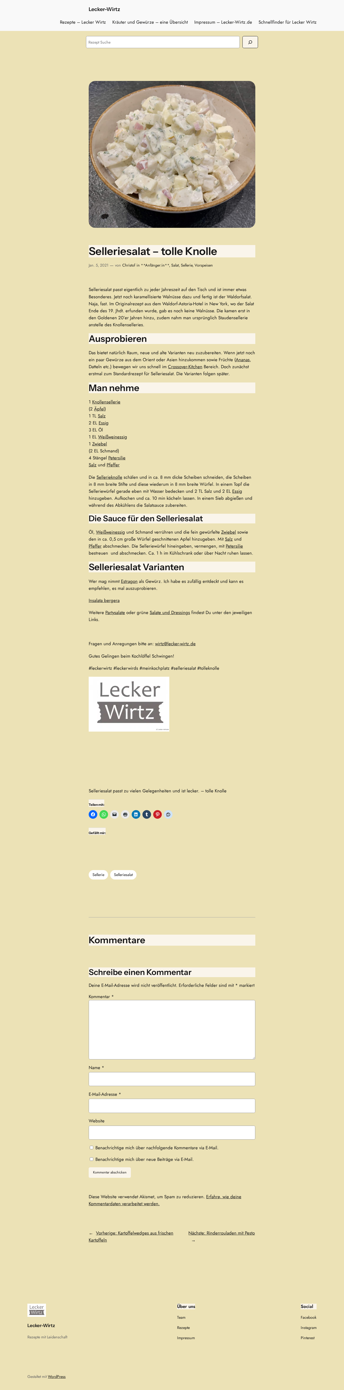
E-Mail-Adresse (105, 1094)
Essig (104, 423)
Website (97, 1121)
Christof (128, 265)
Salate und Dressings (170, 612)
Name (96, 1067)
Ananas (243, 359)
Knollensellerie (106, 402)
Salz (102, 416)
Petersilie (117, 458)
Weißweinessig (112, 437)
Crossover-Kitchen (185, 366)
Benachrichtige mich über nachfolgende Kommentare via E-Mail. (156, 1147)
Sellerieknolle (109, 477)
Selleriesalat (123, 874)
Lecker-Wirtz (104, 9)
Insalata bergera (104, 600)
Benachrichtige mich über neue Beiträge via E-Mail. (144, 1159)
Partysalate (115, 612)
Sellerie (186, 265)
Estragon (129, 581)
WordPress (57, 1376)
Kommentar (101, 996)
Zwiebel (99, 444)
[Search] (250, 42)
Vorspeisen (204, 265)
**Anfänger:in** (155, 265)
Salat (175, 265)
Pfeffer (113, 465)
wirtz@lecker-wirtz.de (175, 643)
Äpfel (99, 409)
